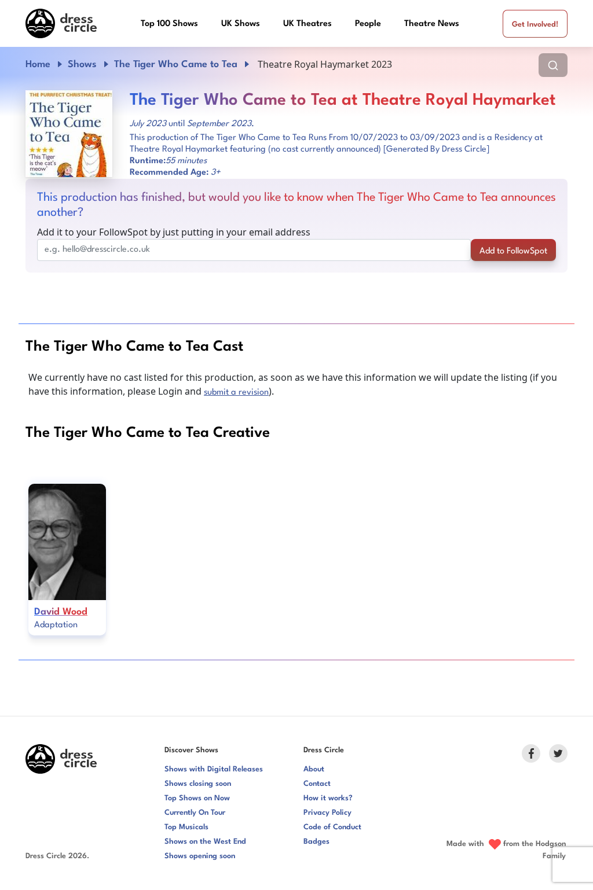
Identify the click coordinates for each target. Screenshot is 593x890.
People (368, 24)
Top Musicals (186, 827)
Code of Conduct (332, 827)
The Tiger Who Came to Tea (175, 64)
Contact (317, 784)
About (313, 769)
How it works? (328, 798)
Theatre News (431, 24)
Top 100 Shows (169, 24)
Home (37, 64)
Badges (316, 841)
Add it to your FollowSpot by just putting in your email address (173, 232)
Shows (82, 64)
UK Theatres (307, 24)
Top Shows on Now (197, 798)
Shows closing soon (197, 784)
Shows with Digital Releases (213, 769)
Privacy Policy (327, 813)
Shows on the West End (205, 841)
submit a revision (236, 392)
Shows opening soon (199, 856)
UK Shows (240, 24)
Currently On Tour (194, 813)
